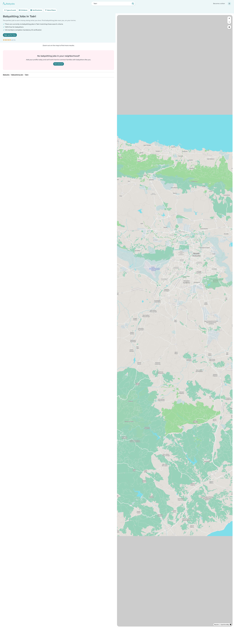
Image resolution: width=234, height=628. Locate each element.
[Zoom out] (229, 22)
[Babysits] (9, 3)
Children (24, 10)
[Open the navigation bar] (229, 3)
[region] (175, 321)
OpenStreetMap (225, 624)
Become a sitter (219, 3)
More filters (51, 10)
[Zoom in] (229, 18)
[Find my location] (229, 27)
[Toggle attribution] (230, 624)
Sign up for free (10, 35)
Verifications (37, 10)
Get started (58, 64)
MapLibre (216, 624)
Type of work (11, 10)
